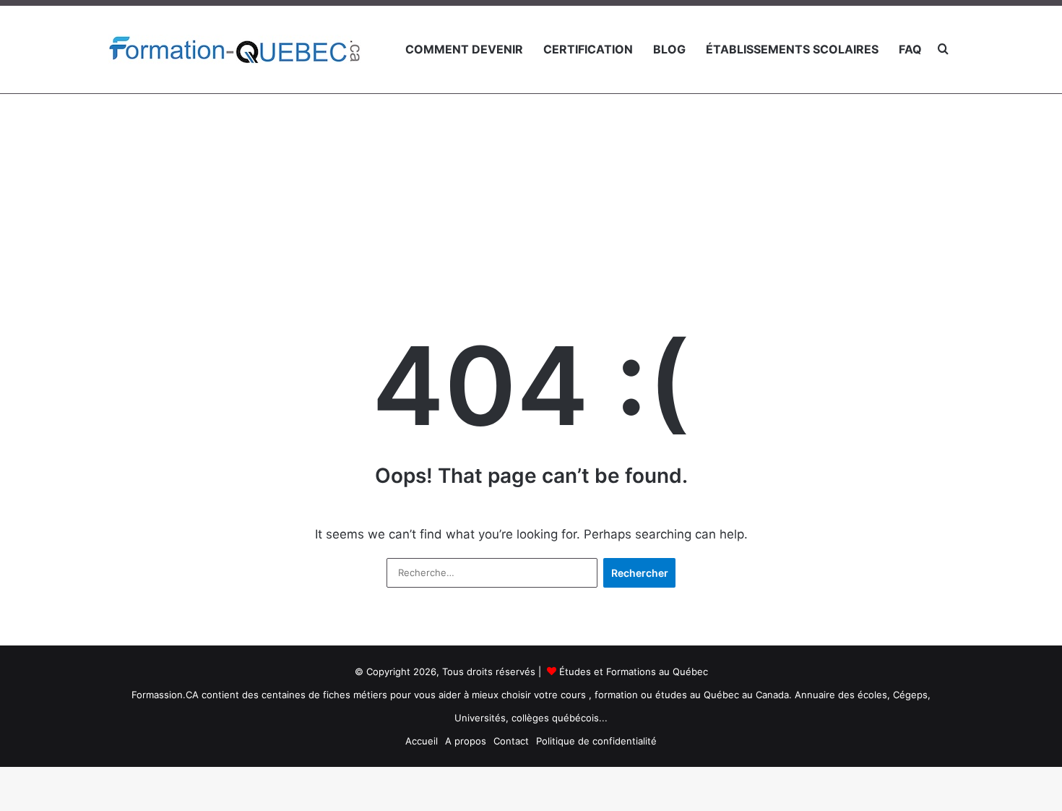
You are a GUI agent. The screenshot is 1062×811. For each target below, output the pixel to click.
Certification (588, 49)
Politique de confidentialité (596, 741)
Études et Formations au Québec (633, 671)
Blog (669, 49)
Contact (511, 741)
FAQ (910, 49)
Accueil (421, 741)
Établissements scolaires (792, 49)
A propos (465, 741)
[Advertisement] (531, 165)
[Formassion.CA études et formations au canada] (234, 49)
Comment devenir (464, 49)
